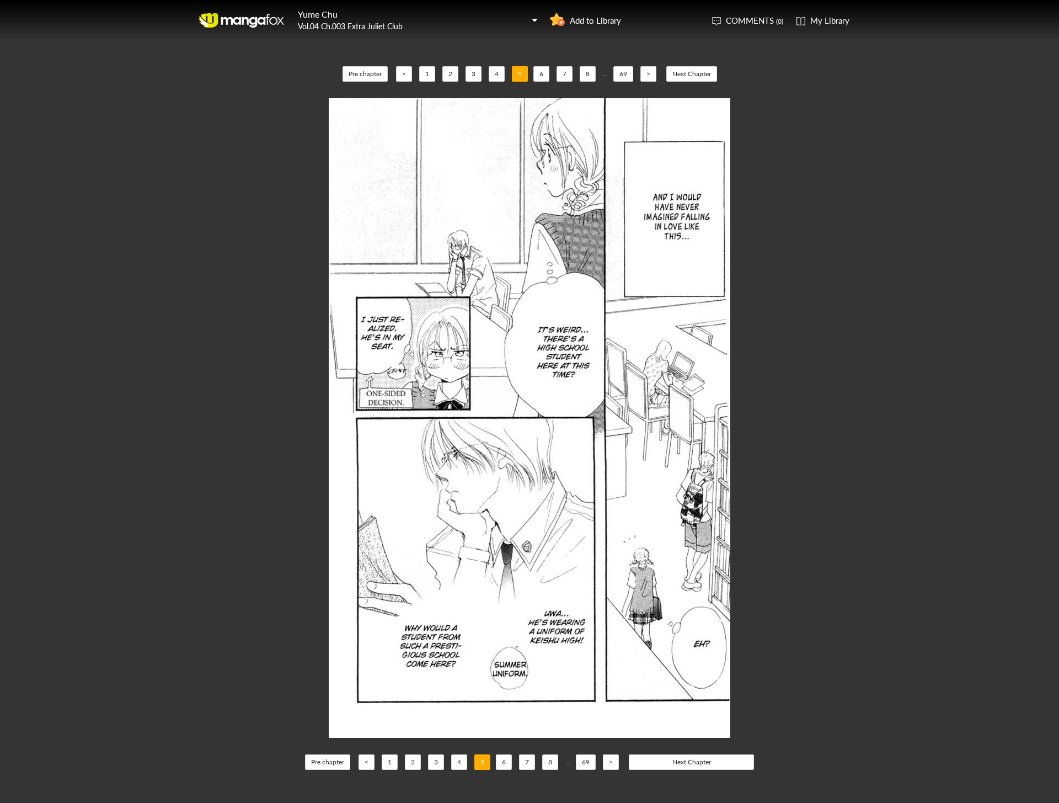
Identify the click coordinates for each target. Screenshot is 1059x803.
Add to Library (595, 20)
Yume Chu (318, 14)
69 (623, 74)
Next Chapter (691, 74)
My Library (829, 20)
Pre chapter (365, 74)
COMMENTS (754, 20)
